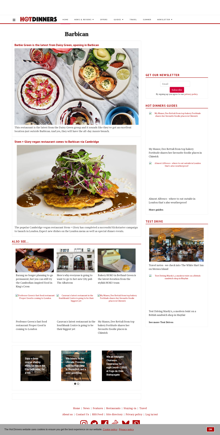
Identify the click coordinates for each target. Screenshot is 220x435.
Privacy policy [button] (126, 429)
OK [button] (210, 429)
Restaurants (113, 408)
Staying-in (130, 408)
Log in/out (151, 414)
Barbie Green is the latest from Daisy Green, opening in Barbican (57, 45)
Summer (147, 19)
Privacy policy (134, 414)
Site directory (114, 414)
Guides (117, 19)
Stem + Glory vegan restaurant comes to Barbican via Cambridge (57, 142)
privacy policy (190, 94)
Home (65, 19)
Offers (104, 19)
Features (98, 408)
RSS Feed (97, 414)
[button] (35, 366)
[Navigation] (14, 20)
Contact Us (82, 414)
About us (67, 414)
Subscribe (177, 89)
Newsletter (163, 19)
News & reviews (82, 19)
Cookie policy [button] (110, 429)
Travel (133, 19)
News (86, 408)
